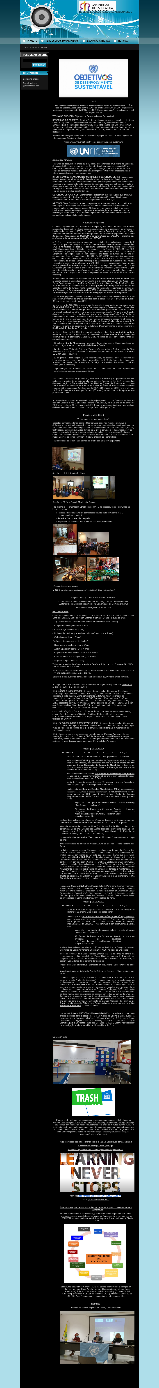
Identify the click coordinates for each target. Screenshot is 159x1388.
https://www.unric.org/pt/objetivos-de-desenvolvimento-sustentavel (93, 142)
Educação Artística (98, 41)
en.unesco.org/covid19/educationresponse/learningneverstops (95, 1149)
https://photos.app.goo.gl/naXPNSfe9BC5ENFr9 (99, 1196)
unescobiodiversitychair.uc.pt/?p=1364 (93, 608)
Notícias (123, 41)
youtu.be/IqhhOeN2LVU (98, 1200)
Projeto (32, 41)
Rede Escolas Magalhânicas (62, 41)
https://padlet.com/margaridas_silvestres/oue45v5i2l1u (73, 371)
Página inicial (31, 47)
